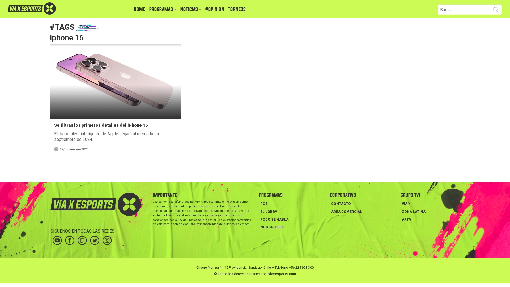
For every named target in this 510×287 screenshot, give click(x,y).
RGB (264, 204)
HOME (139, 9)
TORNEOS (237, 9)
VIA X (406, 204)
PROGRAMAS (161, 9)
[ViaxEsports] (48, 8)
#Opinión (214, 9)
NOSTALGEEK (272, 227)
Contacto (341, 204)
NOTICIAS (189, 9)
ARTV (406, 219)
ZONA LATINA (414, 212)
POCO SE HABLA (274, 219)
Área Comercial (346, 212)
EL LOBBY (268, 212)
